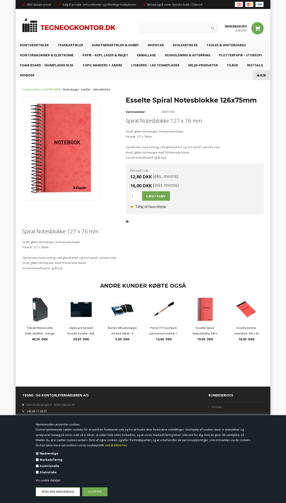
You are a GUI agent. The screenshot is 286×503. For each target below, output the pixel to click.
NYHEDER (27, 75)
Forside (217, 407)
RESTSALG (255, 65)
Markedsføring (51, 460)
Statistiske (48, 472)
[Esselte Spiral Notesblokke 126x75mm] (61, 148)
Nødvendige (49, 453)
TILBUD (232, 65)
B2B (262, 75)
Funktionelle (49, 466)
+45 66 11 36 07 (37, 411)
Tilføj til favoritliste (150, 206)
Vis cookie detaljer (48, 480)
